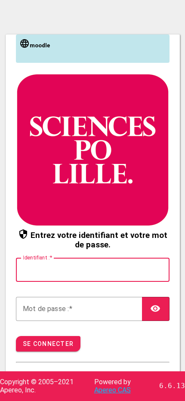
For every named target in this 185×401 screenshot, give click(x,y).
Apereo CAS (112, 390)
